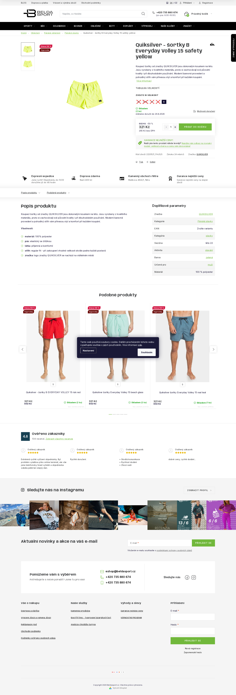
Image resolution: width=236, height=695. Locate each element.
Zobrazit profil (197, 490)
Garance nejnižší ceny (132, 611)
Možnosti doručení (206, 111)
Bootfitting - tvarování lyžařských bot (91, 618)
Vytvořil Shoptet (120, 688)
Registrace (207, 3)
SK (171, 3)
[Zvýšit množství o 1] (175, 127)
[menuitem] (29, 26)
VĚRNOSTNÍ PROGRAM (131, 618)
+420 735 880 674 (167, 12)
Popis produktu (29, 192)
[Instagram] (193, 577)
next (213, 349)
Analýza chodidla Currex (83, 625)
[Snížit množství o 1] (166, 127)
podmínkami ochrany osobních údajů (174, 550)
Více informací (143, 80)
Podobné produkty (56, 192)
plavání (209, 250)
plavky (209, 235)
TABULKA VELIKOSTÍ (148, 88)
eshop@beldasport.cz (121, 571)
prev (22, 349)
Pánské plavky (205, 221)
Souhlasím (146, 352)
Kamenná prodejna (80, 611)
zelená (209, 257)
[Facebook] (187, 577)
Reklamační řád (29, 625)
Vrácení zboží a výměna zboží (36, 618)
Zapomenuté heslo (193, 652)
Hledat (143, 13)
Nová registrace (193, 648)
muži (210, 264)
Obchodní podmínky (91, 3)
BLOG (23, 3)
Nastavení (88, 350)
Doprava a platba (39, 3)
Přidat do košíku (195, 127)
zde (140, 344)
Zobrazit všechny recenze (59, 438)
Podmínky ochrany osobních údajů (38, 638)
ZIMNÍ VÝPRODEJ (233, 48)
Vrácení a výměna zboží (64, 3)
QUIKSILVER (202, 154)
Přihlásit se (203, 543)
